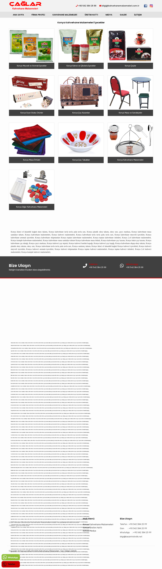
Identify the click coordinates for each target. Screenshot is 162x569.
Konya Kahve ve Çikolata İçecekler (81, 66)
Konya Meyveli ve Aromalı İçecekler (32, 66)
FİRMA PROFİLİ (38, 14)
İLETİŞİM (138, 14)
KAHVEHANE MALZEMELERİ (65, 14)
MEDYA (109, 14)
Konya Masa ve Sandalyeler (130, 113)
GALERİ (123, 14)
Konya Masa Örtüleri (31, 160)
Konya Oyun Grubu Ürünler (31, 113)
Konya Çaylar (130, 66)
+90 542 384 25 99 (134, 267)
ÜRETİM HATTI (91, 14)
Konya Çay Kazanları (81, 113)
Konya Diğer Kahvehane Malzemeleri (31, 207)
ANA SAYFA (18, 14)
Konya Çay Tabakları (81, 160)
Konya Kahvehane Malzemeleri (130, 160)
